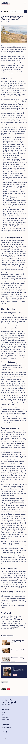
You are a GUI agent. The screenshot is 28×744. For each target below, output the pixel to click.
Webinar (4, 716)
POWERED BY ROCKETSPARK (8, 742)
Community (5, 717)
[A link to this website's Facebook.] (3, 732)
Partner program (6, 719)
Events (3, 714)
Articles (3, 712)
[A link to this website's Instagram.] (6, 732)
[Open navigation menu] (25, 3)
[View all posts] (1, 11)
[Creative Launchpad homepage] (12, 3)
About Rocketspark (6, 727)
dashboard (12, 738)
